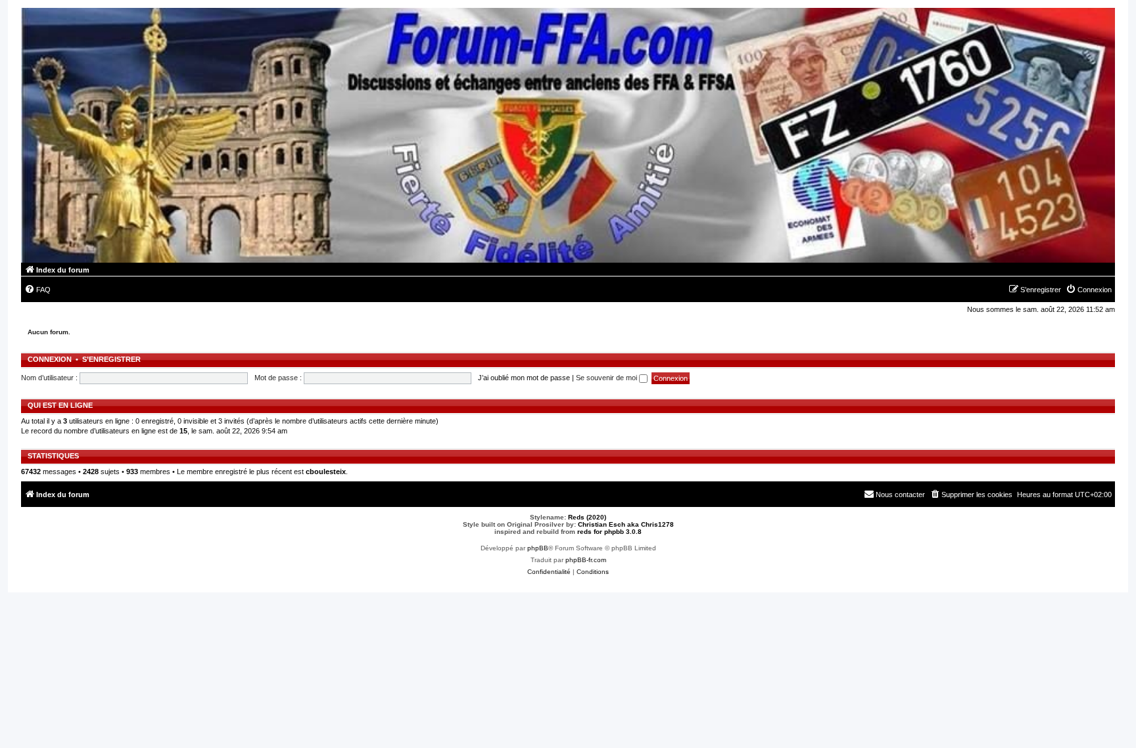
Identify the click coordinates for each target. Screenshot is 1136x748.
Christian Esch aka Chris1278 (626, 524)
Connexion (50, 359)
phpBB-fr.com (585, 559)
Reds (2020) (587, 517)
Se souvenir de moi (607, 378)
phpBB (537, 548)
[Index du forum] (568, 135)
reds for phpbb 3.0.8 (609, 531)
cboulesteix (326, 471)
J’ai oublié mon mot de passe (524, 378)
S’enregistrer (111, 359)
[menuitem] (37, 289)
